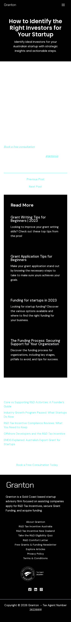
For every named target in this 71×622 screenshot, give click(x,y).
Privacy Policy (35, 553)
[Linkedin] (35, 589)
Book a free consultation (19, 147)
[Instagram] (41, 589)
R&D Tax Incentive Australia (35, 526)
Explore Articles (35, 549)
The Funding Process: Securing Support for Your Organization (35, 342)
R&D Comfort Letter (35, 540)
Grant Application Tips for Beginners (31, 258)
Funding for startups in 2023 (34, 300)
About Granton (35, 522)
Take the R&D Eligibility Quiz (35, 535)
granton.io (52, 156)
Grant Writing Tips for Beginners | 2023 (28, 219)
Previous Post (35, 179)
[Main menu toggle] (63, 5)
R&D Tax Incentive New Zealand (35, 531)
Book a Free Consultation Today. (37, 465)
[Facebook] (30, 589)
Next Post (35, 186)
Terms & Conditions (35, 558)
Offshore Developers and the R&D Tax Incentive (34, 434)
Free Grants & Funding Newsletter (35, 544)
